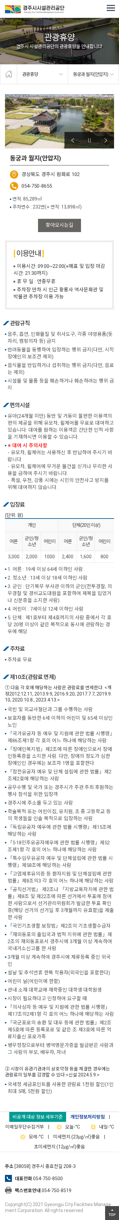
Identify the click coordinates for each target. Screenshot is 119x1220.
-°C (72, 1126)
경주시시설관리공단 (34, 10)
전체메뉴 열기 (110, 8)
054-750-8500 (48, 1178)
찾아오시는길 (59, 225)
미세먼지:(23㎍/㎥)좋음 (76, 1136)
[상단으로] (112, 1213)
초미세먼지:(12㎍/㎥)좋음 (59, 1146)
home (8, 74)
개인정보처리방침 (87, 1117)
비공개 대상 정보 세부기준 (38, 1117)
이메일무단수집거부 (24, 1126)
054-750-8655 (36, 186)
